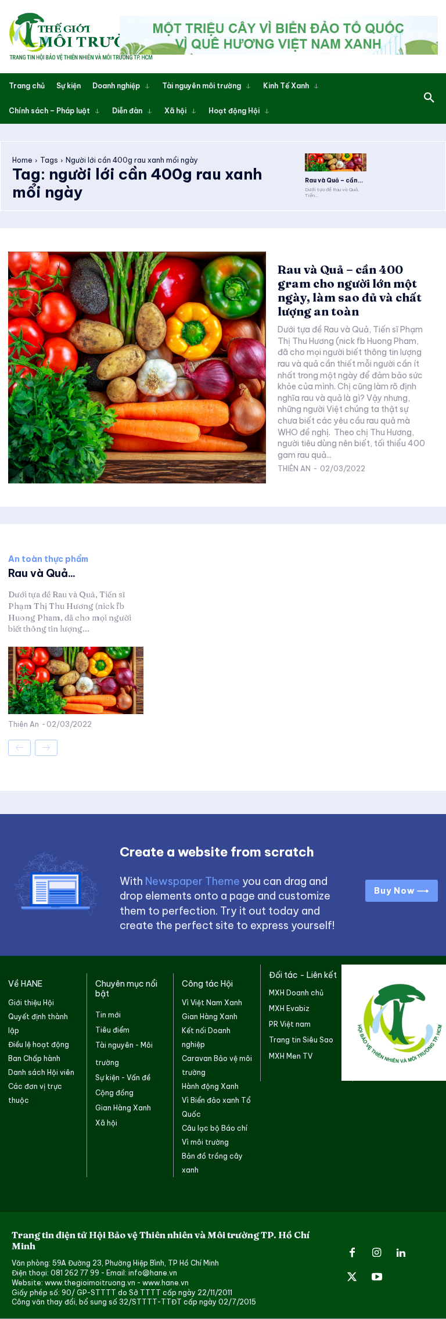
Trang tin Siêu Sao (301, 1039)
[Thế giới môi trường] (80, 37)
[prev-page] (19, 748)
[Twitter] (352, 1277)
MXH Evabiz (289, 1008)
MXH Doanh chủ (296, 992)
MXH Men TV (290, 1056)
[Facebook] (352, 1253)
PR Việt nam (290, 1024)
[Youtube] (376, 1277)
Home (22, 160)
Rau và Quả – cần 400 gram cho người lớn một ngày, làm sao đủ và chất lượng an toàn (350, 290)
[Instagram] (376, 1253)
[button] (429, 98)
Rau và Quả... (41, 573)
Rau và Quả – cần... (334, 180)
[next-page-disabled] (46, 748)
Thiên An (294, 468)
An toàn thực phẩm (48, 559)
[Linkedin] (401, 1253)
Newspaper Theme (192, 881)
